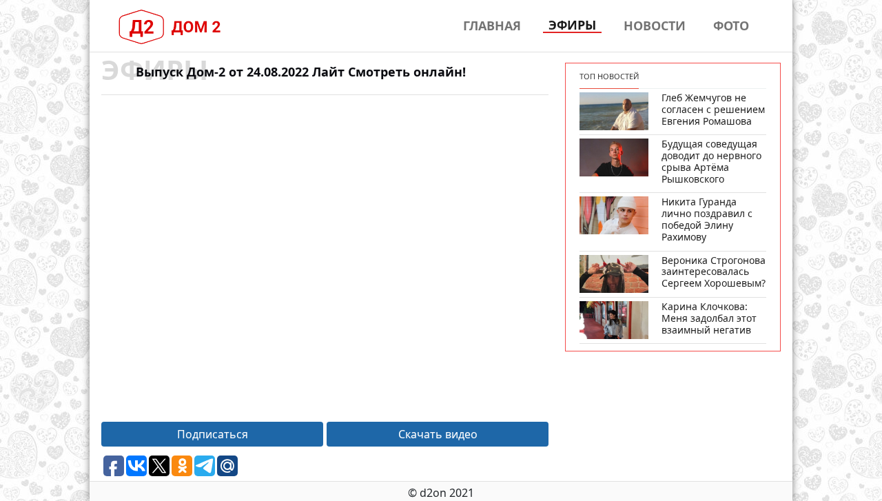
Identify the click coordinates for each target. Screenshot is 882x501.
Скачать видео (438, 434)
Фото (731, 25)
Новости (655, 25)
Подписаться (212, 434)
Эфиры (572, 25)
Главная (492, 25)
